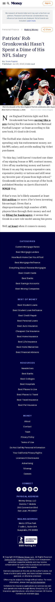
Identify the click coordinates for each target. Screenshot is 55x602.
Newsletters (28, 368)
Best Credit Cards (27, 273)
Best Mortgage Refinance (27, 263)
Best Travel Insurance (27, 400)
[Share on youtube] (35, 489)
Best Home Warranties (27, 347)
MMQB (6, 188)
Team (27, 432)
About (27, 421)
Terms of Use (27, 442)
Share (48, 29)
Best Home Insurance (27, 336)
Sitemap (27, 469)
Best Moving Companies (27, 289)
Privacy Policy (27, 437)
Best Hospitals (27, 384)
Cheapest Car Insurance (27, 331)
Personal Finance (10, 30)
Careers (27, 474)
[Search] (8, 3)
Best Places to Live (27, 389)
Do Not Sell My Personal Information (27, 448)
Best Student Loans (28, 305)
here (37, 594)
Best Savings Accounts (27, 284)
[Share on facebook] (18, 489)
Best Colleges (27, 379)
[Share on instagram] (30, 489)
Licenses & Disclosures (27, 458)
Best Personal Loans (27, 321)
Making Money (31, 30)
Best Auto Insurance (27, 326)
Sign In (47, 3)
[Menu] (4, 3)
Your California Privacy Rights (27, 453)
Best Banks (27, 278)
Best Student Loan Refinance (27, 310)
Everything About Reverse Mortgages (27, 268)
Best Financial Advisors (27, 352)
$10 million (9, 199)
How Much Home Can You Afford (27, 257)
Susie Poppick (12, 61)
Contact (27, 427)
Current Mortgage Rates (27, 247)
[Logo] (16, 3)
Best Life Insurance (27, 342)
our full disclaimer (37, 582)
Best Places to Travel (27, 395)
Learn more (31, 21)
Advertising (27, 463)
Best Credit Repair (27, 316)
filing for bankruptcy (19, 215)
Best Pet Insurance (27, 405)
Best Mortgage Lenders (27, 252)
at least (13, 226)
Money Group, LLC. (26, 557)
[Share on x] (24, 489)
